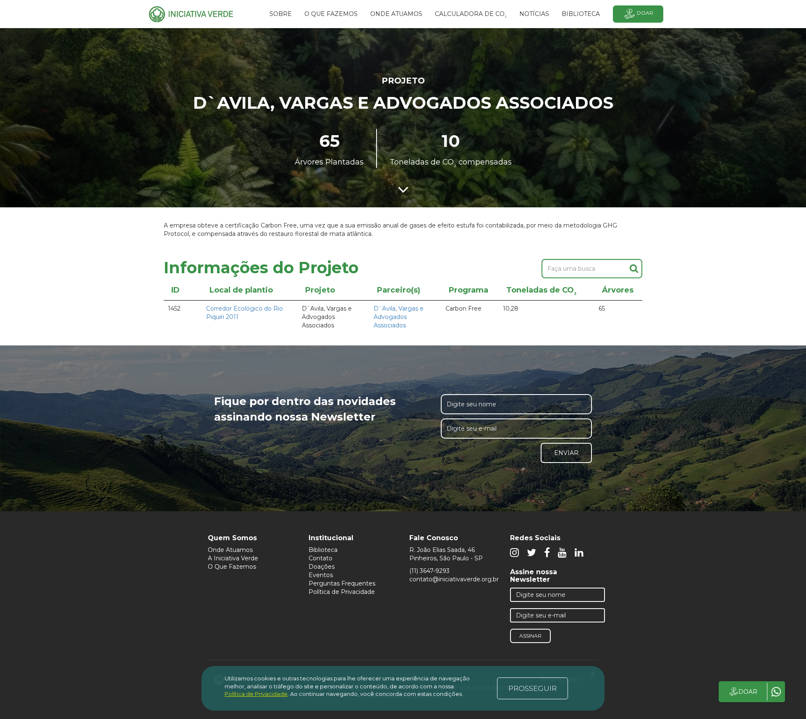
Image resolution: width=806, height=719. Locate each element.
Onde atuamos (396, 14)
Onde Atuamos (230, 550)
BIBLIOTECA (581, 14)
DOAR (747, 691)
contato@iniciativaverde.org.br (454, 579)
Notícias (534, 14)
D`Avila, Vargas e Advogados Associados (399, 317)
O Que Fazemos (232, 566)
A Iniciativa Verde (233, 558)
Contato (320, 558)
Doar (645, 13)
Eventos (321, 575)
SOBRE (281, 14)
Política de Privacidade (342, 592)
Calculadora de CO (471, 15)
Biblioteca (323, 550)
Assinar (530, 636)
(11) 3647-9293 (429, 571)
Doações (322, 566)
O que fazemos (331, 14)
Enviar (566, 453)
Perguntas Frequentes (342, 583)
